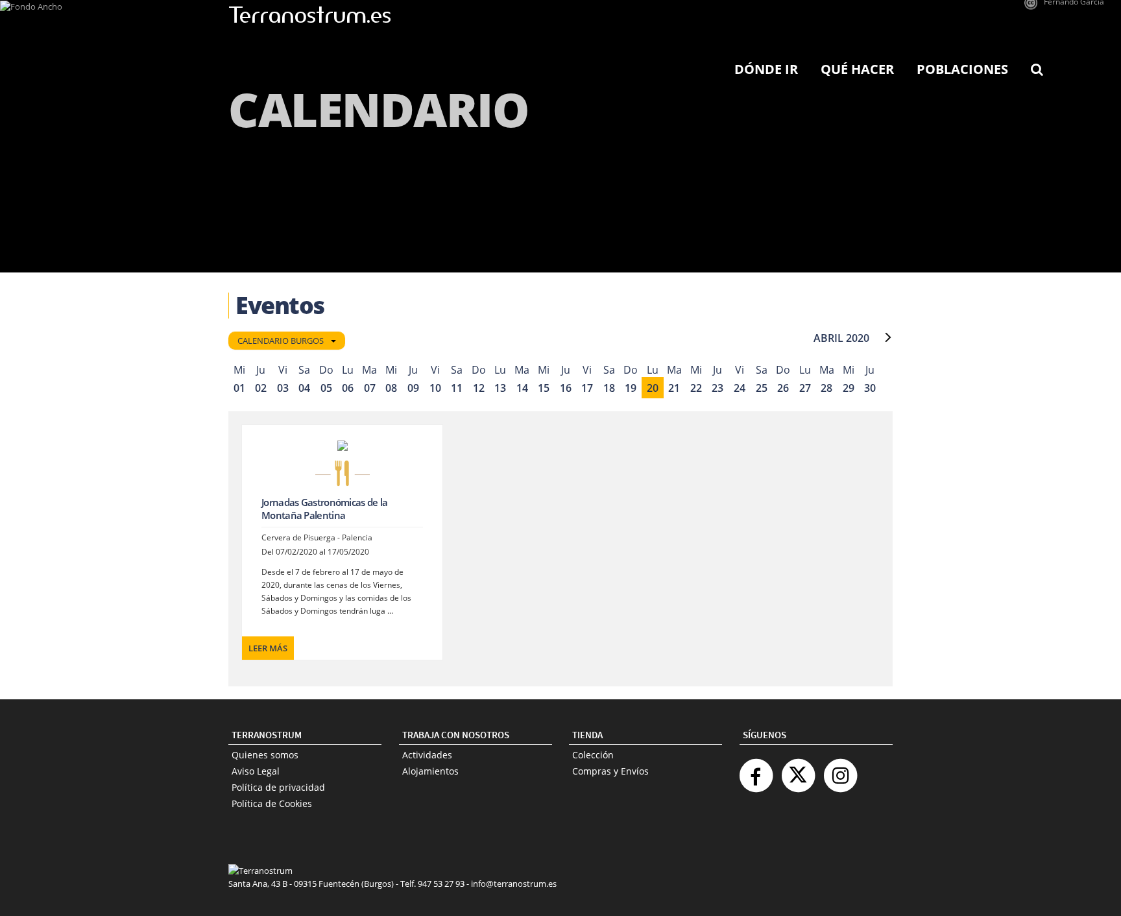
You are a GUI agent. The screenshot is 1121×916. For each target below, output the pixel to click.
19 (630, 388)
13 (500, 388)
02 (261, 388)
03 (283, 388)
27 (805, 388)
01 (239, 388)
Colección (593, 755)
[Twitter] (798, 770)
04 (304, 388)
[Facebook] (756, 770)
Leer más (267, 648)
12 (479, 388)
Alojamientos (430, 771)
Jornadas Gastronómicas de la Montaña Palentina (324, 509)
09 (413, 388)
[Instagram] (840, 770)
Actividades (427, 755)
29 (848, 388)
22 (696, 388)
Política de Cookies (272, 803)
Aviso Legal (256, 771)
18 (609, 388)
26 (783, 388)
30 (870, 388)
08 (391, 388)
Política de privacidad (278, 787)
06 (348, 388)
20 (652, 388)
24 (739, 388)
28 (826, 388)
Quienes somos (265, 755)
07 (370, 388)
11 (457, 388)
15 (543, 388)
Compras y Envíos (610, 771)
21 (674, 388)
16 (566, 388)
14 (522, 388)
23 (717, 388)
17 (587, 388)
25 (761, 388)
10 (435, 388)
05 (326, 388)
